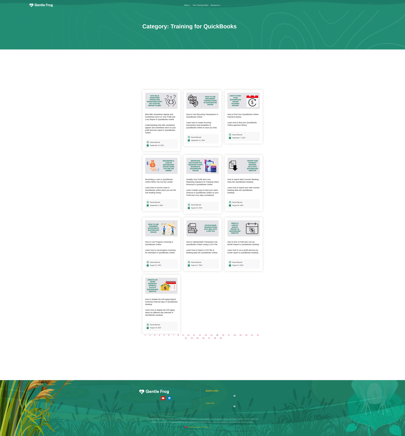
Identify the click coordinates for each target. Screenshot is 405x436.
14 (211, 335)
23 (186, 338)
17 (229, 335)
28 (215, 338)
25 (197, 338)
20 (246, 335)
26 (203, 338)
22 (258, 335)
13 (206, 335)
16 (223, 335)
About (186, 5)
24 (192, 338)
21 (252, 335)
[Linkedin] (169, 398)
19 (240, 335)
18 (235, 335)
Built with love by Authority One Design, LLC (199, 427)
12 (200, 335)
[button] (234, 395)
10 (188, 335)
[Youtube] (163, 398)
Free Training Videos (201, 5)
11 (194, 335)
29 (221, 338)
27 (209, 338)
